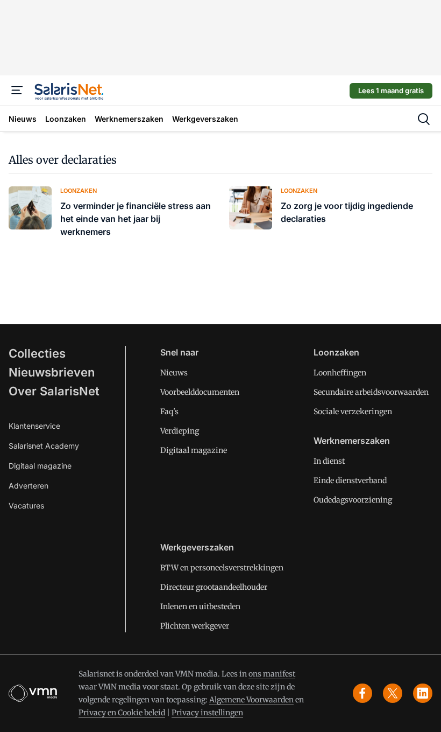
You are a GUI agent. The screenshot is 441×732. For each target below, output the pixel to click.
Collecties (37, 353)
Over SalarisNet (54, 391)
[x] (392, 693)
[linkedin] (422, 693)
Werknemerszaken (352, 440)
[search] (423, 119)
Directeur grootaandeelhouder (213, 587)
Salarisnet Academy (44, 445)
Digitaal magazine (40, 465)
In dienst (329, 461)
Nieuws (174, 373)
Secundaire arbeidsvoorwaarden (371, 392)
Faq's (169, 411)
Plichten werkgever (194, 626)
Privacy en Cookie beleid (122, 712)
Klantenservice (34, 425)
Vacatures (26, 505)
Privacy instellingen (207, 712)
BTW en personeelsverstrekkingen (221, 568)
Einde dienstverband (350, 480)
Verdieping (179, 431)
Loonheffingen (340, 373)
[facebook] (362, 693)
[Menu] (17, 90)
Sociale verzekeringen (353, 411)
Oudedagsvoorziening (353, 500)
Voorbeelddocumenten (199, 392)
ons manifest (271, 674)
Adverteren (28, 485)
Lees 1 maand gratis (391, 90)
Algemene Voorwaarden (251, 700)
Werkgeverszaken (197, 547)
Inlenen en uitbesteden (200, 606)
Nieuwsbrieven (52, 372)
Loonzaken (336, 352)
